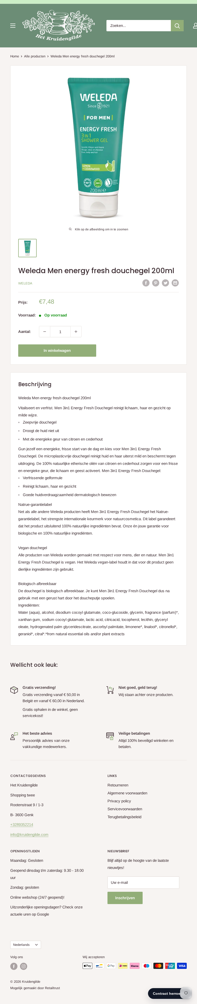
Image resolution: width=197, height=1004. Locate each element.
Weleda (25, 283)
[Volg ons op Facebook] (13, 966)
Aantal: (24, 331)
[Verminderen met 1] (44, 331)
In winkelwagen (57, 350)
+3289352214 (21, 824)
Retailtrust (52, 988)
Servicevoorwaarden (124, 809)
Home (14, 56)
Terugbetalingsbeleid (124, 817)
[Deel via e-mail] (175, 282)
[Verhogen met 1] (76, 331)
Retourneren (117, 785)
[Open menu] (12, 26)
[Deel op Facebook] (146, 282)
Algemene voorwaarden (127, 793)
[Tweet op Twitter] (165, 282)
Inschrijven (125, 898)
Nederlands (21, 945)
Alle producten (34, 56)
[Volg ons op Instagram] (23, 966)
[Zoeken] (177, 25)
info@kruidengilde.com (29, 834)
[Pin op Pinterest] (155, 282)
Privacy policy (119, 801)
